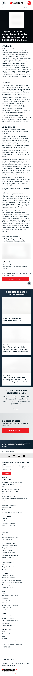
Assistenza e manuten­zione (10, 545)
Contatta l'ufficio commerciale (11, 537)
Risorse (6, 451)
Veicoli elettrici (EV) (8, 507)
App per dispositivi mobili (9, 528)
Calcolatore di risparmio (9, 625)
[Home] (2, 451)
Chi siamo (4, 602)
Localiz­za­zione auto (8, 484)
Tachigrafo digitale (7, 503)
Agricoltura (5, 569)
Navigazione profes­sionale (10, 496)
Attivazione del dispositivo (10, 620)
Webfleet (5, 518)
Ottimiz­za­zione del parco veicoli (11, 487)
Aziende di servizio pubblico (10, 555)
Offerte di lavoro (7, 607)
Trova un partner (7, 539)
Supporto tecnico (7, 616)
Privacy (4, 593)
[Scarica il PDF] (29, 283)
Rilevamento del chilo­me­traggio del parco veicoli (14, 499)
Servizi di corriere (7, 550)
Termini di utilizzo (7, 600)
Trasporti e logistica (8, 548)
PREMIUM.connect (7, 494)
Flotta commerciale (8, 562)
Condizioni (5, 598)
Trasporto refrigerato (8, 567)
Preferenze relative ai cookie (10, 595)
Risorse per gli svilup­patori (10, 585)
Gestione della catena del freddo (12, 512)
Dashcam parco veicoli (8, 525)
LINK (3, 521)
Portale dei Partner (7, 587)
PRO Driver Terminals (8, 523)
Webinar (4, 638)
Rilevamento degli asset (9, 505)
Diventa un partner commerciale (11, 580)
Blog (3, 631)
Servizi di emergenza (8, 560)
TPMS (3, 510)
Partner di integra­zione (8, 577)
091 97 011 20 (6, 647)
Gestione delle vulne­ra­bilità (10, 605)
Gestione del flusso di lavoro (10, 489)
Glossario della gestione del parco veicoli (14, 634)
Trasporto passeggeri (8, 552)
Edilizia (4, 564)
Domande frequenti (8, 618)
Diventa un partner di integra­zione (12, 582)
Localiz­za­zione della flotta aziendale (13, 482)
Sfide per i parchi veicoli (9, 641)
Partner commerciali (8, 575)
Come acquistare (7, 535)
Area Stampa (6, 610)
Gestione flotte (6, 479)
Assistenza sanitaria (8, 557)
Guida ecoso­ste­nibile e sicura (10, 491)
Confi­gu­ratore (6, 623)
